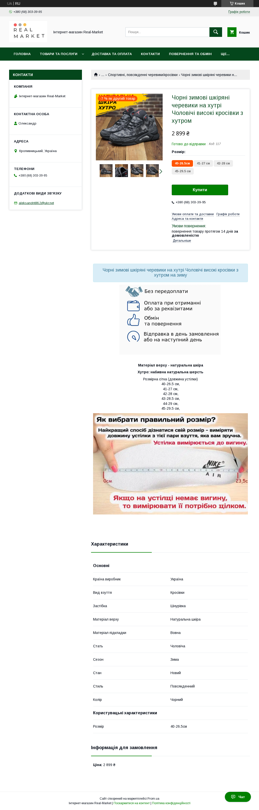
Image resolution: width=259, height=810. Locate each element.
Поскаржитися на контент (132, 803)
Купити (200, 190)
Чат (242, 797)
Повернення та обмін (190, 54)
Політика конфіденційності (171, 803)
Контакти (150, 54)
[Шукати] (215, 32)
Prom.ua (153, 798)
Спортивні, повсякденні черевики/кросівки (143, 75)
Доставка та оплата (112, 54)
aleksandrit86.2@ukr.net (36, 203)
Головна (22, 54)
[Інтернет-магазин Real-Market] (28, 41)
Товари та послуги (58, 54)
